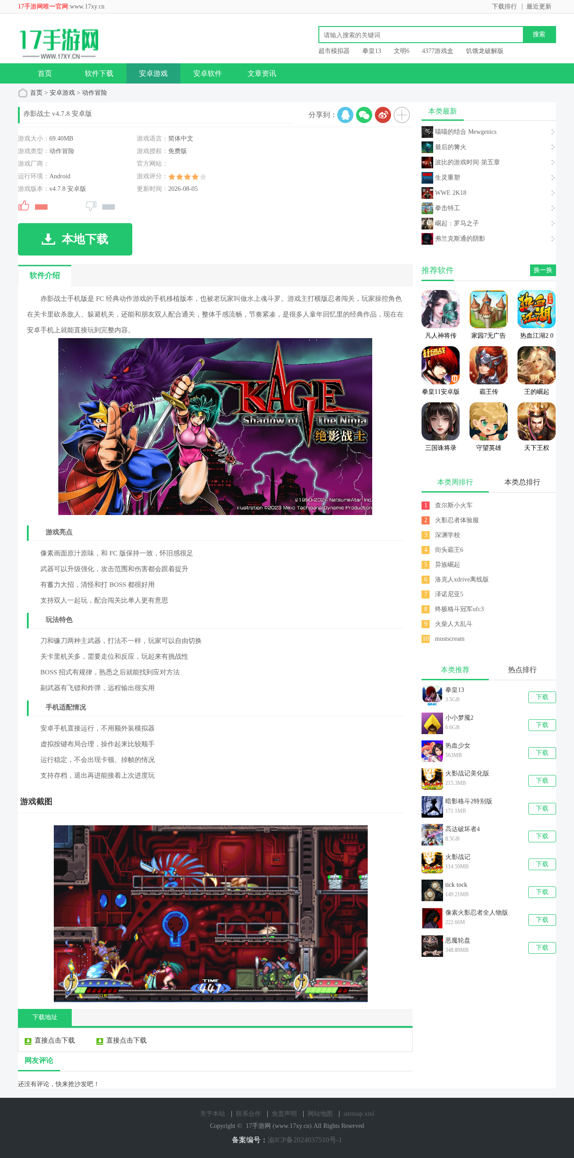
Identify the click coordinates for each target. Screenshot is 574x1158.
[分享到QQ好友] (345, 115)
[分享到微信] (364, 115)
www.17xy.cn (87, 6)
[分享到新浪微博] (383, 115)
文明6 (401, 51)
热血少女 (457, 745)
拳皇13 (371, 51)
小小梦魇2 (459, 717)
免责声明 (284, 1113)
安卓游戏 (153, 73)
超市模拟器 (334, 51)
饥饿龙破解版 (485, 51)
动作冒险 (94, 92)
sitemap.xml (359, 1113)
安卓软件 (207, 73)
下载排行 (504, 6)
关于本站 (212, 1113)
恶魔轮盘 (457, 940)
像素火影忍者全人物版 (476, 912)
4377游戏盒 (437, 51)
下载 (542, 697)
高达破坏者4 (462, 829)
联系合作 (248, 1113)
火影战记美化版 (467, 773)
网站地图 (320, 1113)
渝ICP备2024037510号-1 (305, 1140)
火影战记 (457, 857)
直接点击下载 (55, 1040)
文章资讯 (262, 73)
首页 (45, 73)
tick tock (456, 884)
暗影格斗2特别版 (468, 801)
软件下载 (99, 73)
